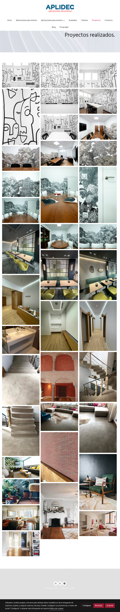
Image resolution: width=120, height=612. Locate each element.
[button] (53, 20)
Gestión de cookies (67, 588)
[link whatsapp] (60, 583)
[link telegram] (64, 583)
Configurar (86, 605)
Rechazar (98, 605)
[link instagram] (56, 583)
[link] (60, 8)
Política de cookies (52, 588)
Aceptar (110, 605)
